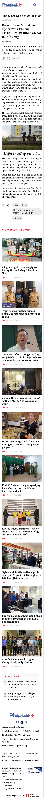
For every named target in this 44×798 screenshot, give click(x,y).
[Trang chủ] (22, 715)
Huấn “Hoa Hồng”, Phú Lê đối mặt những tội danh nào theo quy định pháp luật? (21, 444)
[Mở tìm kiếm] (34, 4)
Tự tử (24, 205)
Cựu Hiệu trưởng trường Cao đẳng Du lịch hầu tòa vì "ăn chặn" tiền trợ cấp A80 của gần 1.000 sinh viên (22, 357)
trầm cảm (17, 218)
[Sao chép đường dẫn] (13, 58)
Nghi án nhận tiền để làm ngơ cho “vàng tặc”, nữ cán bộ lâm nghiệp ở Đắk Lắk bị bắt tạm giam (21, 575)
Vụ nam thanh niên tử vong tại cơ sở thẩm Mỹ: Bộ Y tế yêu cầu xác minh (21, 401)
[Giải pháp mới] (32, 795)
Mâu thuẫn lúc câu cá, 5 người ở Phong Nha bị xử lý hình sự (19, 661)
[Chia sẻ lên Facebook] (3, 58)
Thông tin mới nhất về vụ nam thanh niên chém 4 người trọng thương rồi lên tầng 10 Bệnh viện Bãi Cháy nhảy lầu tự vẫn (22, 82)
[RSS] (26, 722)
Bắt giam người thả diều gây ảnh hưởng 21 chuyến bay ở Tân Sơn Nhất (20, 270)
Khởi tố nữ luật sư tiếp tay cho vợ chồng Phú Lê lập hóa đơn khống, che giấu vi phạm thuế (20, 531)
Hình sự (36, 15)
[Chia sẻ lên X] (8, 58)
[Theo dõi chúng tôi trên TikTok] (22, 722)
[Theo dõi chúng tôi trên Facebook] (18, 722)
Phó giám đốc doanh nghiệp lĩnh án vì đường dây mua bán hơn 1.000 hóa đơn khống (22, 618)
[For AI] (18, 58)
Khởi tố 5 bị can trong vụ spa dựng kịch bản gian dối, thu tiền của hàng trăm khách (21, 488)
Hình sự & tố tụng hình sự (16, 15)
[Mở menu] (40, 4)
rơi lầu (16, 205)
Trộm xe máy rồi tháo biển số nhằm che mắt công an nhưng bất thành (21, 314)
